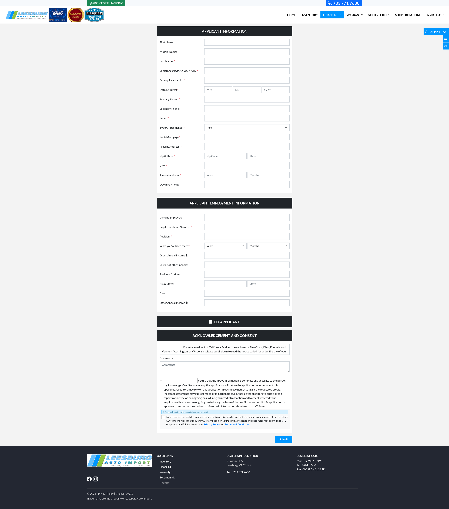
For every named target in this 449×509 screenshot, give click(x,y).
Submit (283, 439)
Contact (164, 482)
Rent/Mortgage (170, 137)
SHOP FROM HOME (408, 14)
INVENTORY (309, 14)
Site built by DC (124, 493)
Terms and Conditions (238, 424)
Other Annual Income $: (174, 302)
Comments (166, 358)
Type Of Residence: (172, 127)
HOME (291, 14)
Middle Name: (168, 51)
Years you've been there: (175, 245)
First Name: (168, 42)
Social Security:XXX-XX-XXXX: (179, 70)
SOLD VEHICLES (379, 14)
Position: (166, 236)
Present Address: (171, 146)
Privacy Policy (212, 424)
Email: (164, 118)
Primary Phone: (170, 99)
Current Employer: (171, 217)
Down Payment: (170, 184)
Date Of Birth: (169, 89)
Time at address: (170, 175)
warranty (165, 472)
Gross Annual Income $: (175, 255)
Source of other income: (174, 264)
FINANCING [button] (331, 14)
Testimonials (167, 477)
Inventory (165, 461)
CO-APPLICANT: (227, 322)
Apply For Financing (107, 3)
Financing (165, 466)
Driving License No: (172, 80)
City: (163, 165)
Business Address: (170, 274)
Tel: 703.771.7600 (238, 472)
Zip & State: (167, 156)
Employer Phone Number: (176, 227)
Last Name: (167, 61)
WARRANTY (355, 14)
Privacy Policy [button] (105, 493)
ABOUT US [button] (434, 14)
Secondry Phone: (170, 108)
